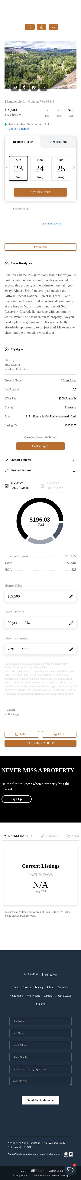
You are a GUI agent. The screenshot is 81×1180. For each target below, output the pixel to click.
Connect (40, 1004)
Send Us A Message (40, 1100)
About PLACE (63, 995)
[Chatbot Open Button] (70, 1170)
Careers (48, 995)
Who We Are (33, 995)
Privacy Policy (20, 1175)
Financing (63, 987)
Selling (50, 987)
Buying (39, 987)
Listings (27, 987)
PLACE (27, 1147)
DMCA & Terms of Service (45, 1175)
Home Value (16, 995)
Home (16, 987)
